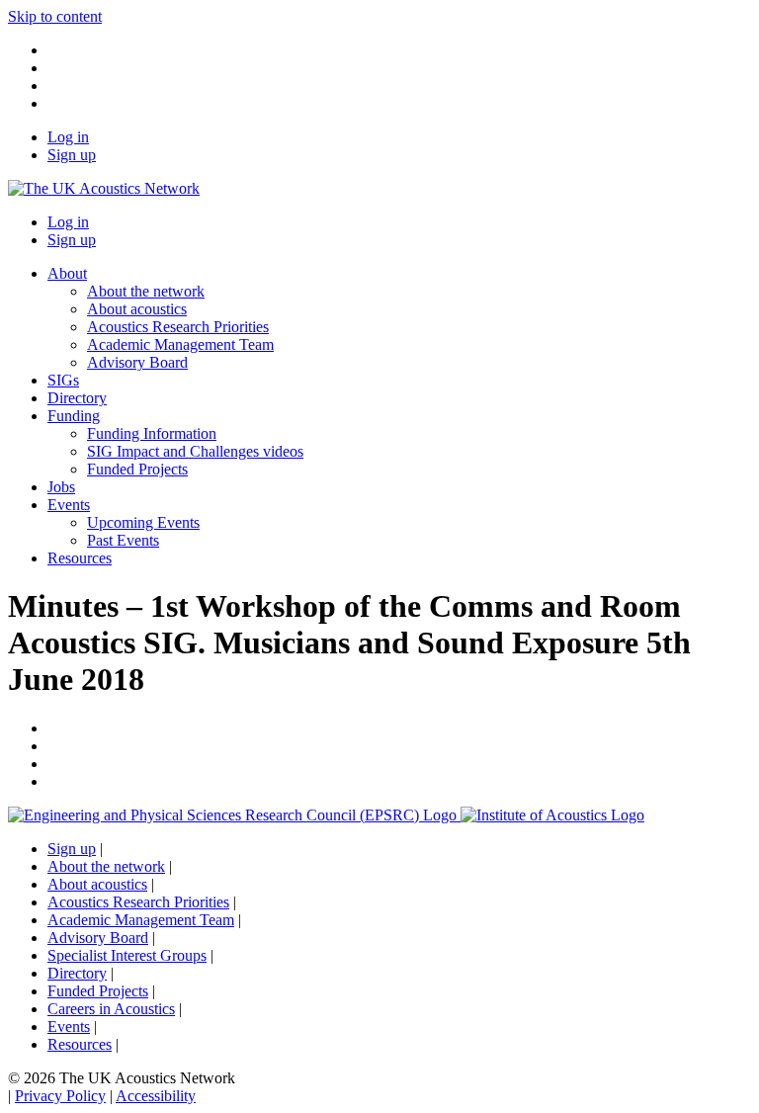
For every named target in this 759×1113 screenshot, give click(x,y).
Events (68, 504)
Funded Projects (137, 469)
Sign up (71, 154)
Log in (68, 136)
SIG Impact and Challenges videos (195, 451)
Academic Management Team (180, 344)
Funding (73, 415)
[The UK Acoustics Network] (104, 188)
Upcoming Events (143, 522)
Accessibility (156, 1095)
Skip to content (55, 16)
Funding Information (151, 433)
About (67, 273)
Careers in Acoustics (111, 1008)
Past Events (123, 540)
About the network (146, 291)
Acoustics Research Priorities (178, 326)
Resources (79, 558)
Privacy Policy (60, 1095)
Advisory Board (137, 362)
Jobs (61, 486)
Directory (77, 397)
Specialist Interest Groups (127, 955)
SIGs (63, 380)
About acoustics (137, 308)
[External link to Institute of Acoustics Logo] (552, 815)
